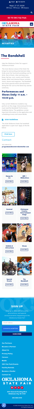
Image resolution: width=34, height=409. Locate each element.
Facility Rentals (8, 368)
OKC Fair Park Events (10, 364)
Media (4, 361)
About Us (5, 350)
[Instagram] (15, 387)
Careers (5, 357)
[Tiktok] (22, 387)
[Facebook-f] (12, 387)
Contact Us (6, 375)
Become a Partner (9, 347)
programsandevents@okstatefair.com (15, 147)
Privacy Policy (7, 354)
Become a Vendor (8, 371)
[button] (31, 12)
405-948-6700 (17, 398)
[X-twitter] (18, 387)
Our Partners (7, 343)
